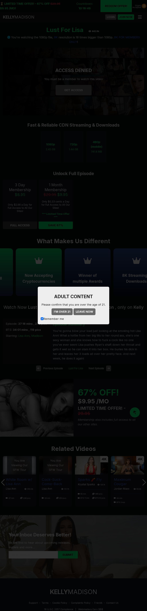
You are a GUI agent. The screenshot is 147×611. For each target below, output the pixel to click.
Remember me (53, 319)
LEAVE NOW (84, 311)
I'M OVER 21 (62, 311)
